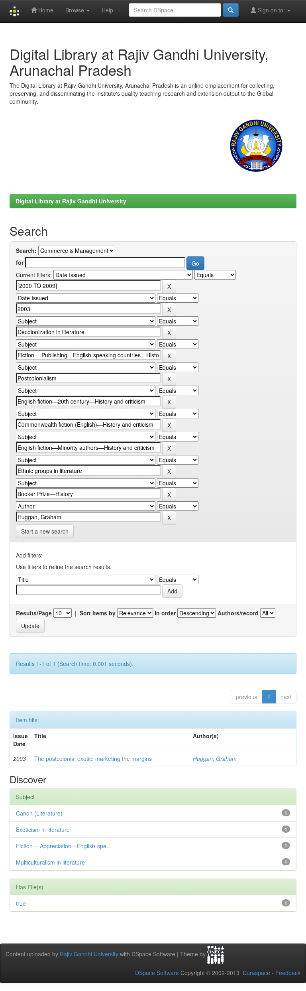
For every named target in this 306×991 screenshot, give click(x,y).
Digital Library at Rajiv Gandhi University (71, 201)
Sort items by (98, 613)
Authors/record (238, 613)
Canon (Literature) (39, 813)
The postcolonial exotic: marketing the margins (93, 758)
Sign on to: (271, 10)
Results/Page (34, 613)
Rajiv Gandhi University (89, 954)
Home (45, 10)
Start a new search (45, 531)
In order (165, 613)
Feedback (287, 973)
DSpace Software (157, 973)
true (21, 903)
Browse (75, 10)
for (20, 262)
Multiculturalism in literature (50, 862)
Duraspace (256, 973)
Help (107, 10)
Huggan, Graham (215, 758)
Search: (26, 250)
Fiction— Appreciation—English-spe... (63, 846)
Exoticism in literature (43, 829)
